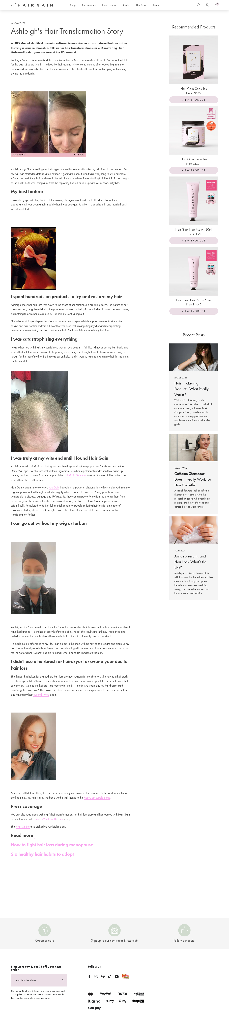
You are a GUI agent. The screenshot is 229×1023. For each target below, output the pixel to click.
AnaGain (54, 487)
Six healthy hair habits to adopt (42, 854)
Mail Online (23, 826)
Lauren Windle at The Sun (48, 819)
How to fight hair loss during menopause (52, 845)
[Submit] (62, 980)
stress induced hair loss (104, 43)
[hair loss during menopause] (34, 835)
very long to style (105, 174)
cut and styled (41, 694)
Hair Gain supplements (97, 797)
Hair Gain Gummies (75, 475)
